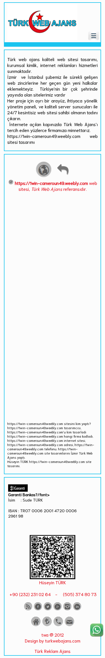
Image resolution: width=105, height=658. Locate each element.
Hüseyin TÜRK (52, 582)
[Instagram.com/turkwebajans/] (67, 609)
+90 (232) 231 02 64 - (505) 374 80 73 (52, 594)
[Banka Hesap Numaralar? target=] (47, 625)
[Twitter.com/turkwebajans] (48, 609)
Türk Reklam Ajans (52, 651)
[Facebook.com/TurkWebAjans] (38, 609)
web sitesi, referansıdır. (56, 186)
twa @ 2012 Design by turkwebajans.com (52, 637)
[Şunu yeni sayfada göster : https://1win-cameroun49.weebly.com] (44, 176)
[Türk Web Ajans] (42, 38)
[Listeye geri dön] (63, 176)
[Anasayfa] (35, 625)
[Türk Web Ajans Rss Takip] (28, 609)
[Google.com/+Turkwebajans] (57, 609)
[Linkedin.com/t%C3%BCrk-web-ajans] (77, 609)
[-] (52, 577)
